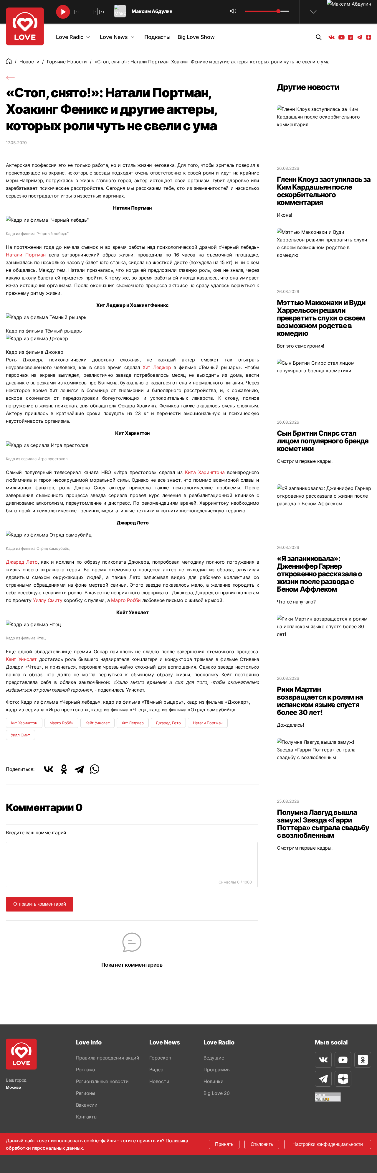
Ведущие (214, 1058)
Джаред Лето (22, 562)
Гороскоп (160, 1058)
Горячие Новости (67, 62)
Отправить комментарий (39, 904)
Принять (224, 1144)
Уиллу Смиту (47, 600)
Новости (29, 62)
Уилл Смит (20, 735)
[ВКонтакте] (49, 769)
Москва (13, 1087)
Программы (217, 1069)
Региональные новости (102, 1081)
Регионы (85, 1093)
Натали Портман (26, 255)
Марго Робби (125, 600)
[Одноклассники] (64, 769)
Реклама (85, 1069)
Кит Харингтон (24, 722)
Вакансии (86, 1105)
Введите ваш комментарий (36, 832)
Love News (114, 37)
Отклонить (262, 1144)
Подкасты (157, 37)
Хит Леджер (157, 367)
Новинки (214, 1081)
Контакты (86, 1117)
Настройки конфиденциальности (327, 1144)
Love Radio (69, 37)
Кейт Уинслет (21, 659)
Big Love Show (196, 37)
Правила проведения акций (107, 1058)
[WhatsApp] (94, 769)
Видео (156, 1069)
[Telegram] (79, 769)
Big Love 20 (217, 1093)
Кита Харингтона (205, 472)
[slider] (278, 11)
